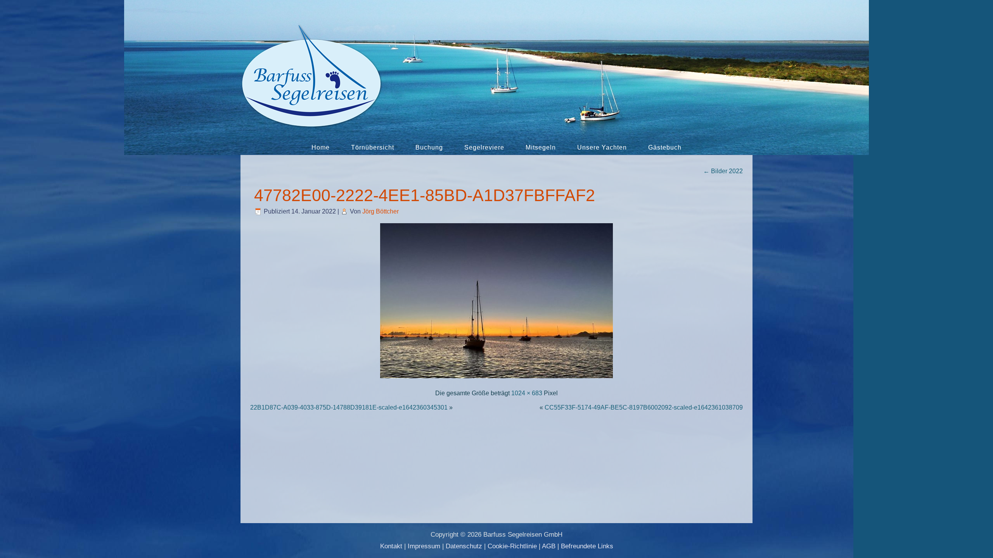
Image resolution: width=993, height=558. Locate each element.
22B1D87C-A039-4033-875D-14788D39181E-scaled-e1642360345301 (349, 407)
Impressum (424, 546)
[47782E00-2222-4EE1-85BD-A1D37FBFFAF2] (496, 378)
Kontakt (391, 546)
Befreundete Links (587, 546)
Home (320, 147)
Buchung (429, 147)
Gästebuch (665, 147)
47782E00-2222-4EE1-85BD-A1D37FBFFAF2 (424, 195)
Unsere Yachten (602, 147)
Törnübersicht (372, 147)
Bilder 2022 (723, 171)
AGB (548, 546)
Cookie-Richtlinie (512, 546)
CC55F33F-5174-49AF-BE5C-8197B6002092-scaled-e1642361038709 (644, 407)
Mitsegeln (541, 147)
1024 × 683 (526, 393)
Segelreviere (484, 147)
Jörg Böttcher (380, 211)
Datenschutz (464, 546)
